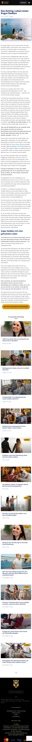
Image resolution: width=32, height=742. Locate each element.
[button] (29, 2)
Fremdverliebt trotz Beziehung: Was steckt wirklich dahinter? (14, 398)
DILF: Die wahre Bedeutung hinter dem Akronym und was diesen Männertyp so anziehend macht (15, 573)
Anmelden (23, 2)
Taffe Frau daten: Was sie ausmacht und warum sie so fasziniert (15, 340)
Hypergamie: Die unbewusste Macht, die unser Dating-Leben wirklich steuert (15, 661)
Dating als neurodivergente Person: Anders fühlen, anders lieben (14, 427)
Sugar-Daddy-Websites (18, 144)
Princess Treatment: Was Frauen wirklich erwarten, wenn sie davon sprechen (15, 603)
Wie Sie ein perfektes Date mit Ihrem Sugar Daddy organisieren (14, 719)
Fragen (11, 16)
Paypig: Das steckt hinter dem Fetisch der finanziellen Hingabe (14, 632)
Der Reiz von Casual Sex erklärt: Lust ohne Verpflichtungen (14, 514)
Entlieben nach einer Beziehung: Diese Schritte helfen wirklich (14, 456)
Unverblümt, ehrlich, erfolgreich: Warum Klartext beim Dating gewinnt (15, 485)
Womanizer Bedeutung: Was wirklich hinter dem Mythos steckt (14, 690)
